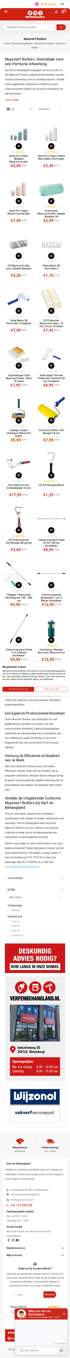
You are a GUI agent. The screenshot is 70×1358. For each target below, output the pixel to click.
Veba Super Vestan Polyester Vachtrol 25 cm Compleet (51, 378)
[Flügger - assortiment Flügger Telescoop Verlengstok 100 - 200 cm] (19, 573)
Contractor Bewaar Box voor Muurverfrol (51, 651)
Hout (15, 921)
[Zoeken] (61, 27)
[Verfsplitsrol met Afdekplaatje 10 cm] (19, 463)
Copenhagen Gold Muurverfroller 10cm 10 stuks (19, 378)
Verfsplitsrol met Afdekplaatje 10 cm (19, 487)
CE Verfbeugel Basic (51, 485)
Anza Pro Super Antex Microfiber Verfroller (51, 157)
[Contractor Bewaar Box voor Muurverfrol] (51, 628)
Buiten (15, 910)
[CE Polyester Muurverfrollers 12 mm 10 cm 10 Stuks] (51, 299)
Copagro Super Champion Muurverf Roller (19, 433)
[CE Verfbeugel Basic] (51, 463)
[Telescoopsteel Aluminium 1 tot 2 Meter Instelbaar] (51, 573)
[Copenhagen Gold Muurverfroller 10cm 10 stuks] (19, 354)
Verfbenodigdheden (22, 43)
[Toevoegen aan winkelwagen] (19, 146)
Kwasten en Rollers (44, 43)
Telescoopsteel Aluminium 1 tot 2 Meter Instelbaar (51, 597)
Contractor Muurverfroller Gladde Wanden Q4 (51, 213)
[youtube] (17, 1241)
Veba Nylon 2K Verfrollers (51, 267)
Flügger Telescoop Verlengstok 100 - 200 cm (18, 597)
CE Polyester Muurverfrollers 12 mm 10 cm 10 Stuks (51, 323)
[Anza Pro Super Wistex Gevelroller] (19, 189)
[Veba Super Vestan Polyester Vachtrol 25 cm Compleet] (51, 354)
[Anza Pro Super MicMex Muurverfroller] (19, 134)
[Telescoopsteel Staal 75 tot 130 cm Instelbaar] (51, 518)
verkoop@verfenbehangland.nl (22, 866)
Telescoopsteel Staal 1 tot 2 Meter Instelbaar (19, 652)
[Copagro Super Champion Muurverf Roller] (19, 409)
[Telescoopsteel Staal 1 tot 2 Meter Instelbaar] (19, 628)
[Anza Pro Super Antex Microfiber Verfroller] (51, 134)
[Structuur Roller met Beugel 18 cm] (51, 409)
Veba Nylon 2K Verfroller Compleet (18, 322)
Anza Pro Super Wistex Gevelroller (18, 212)
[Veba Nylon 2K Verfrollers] (51, 244)
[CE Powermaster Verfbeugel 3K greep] (19, 518)
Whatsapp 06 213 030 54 (22, 1200)
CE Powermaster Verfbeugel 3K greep (19, 541)
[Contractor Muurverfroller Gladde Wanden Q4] (51, 189)
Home (7, 43)
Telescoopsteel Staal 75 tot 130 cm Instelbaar (51, 543)
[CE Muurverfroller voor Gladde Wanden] (19, 244)
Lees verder (12, 99)
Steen (15, 930)
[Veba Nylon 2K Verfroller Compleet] (19, 299)
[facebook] (8, 1241)
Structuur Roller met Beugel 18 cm (51, 432)
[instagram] (13, 1241)
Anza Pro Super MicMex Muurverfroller (18, 159)
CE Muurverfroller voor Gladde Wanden (18, 267)
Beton (15, 926)
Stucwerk (17, 935)
